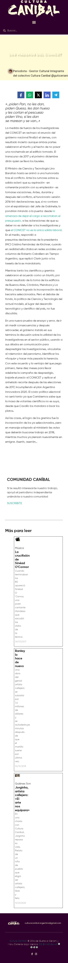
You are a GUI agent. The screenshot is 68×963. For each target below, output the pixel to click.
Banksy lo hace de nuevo (20, 658)
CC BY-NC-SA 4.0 (48, 944)
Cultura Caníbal (18, 941)
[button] (34, 22)
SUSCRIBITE (14, 503)
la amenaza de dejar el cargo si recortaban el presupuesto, (32, 216)
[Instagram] (36, 954)
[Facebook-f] (32, 954)
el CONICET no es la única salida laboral (36, 230)
